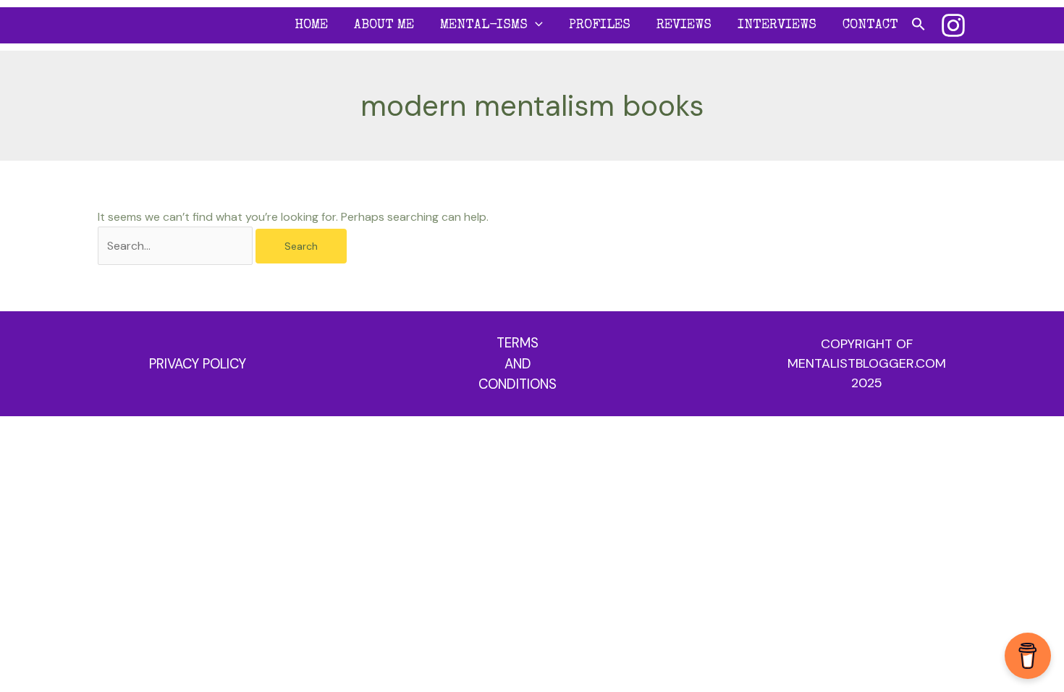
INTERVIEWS (777, 25)
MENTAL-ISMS (484, 25)
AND (517, 364)
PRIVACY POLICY (197, 364)
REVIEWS (684, 25)
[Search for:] (177, 245)
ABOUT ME (384, 25)
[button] (535, 25)
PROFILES (599, 25)
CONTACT (870, 25)
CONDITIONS (517, 384)
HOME (311, 25)
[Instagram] (953, 25)
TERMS (518, 343)
